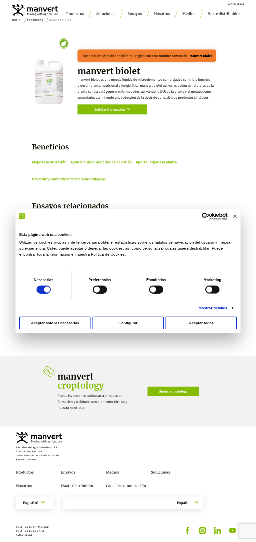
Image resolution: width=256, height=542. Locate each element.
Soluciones (105, 13)
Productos (75, 13)
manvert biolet (201, 55)
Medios (188, 13)
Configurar (128, 323)
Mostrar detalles (212, 308)
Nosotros (162, 13)
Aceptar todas (201, 323)
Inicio (16, 20)
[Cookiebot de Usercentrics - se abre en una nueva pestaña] (206, 216)
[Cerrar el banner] (235, 216)
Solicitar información (109, 109)
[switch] (100, 289)
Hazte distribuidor (224, 13)
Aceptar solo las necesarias (55, 323)
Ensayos (135, 13)
